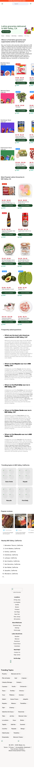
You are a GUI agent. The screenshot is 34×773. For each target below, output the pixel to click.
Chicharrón (23, 686)
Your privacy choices (17, 749)
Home (2, 35)
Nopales (4, 703)
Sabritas (13, 724)
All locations (17, 619)
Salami (4, 699)
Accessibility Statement (23, 747)
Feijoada (13, 728)
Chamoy (11, 707)
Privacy (11, 747)
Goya (14, 720)
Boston (17, 607)
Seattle (17, 604)
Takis (3, 716)
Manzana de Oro (16, 674)
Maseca (13, 703)
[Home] (6, 4)
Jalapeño (25, 699)
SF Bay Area (17, 600)
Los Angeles (17, 602)
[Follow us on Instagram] (9, 741)
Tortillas (12, 690)
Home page (17, 630)
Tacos (3, 690)
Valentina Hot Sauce (8, 711)
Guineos (21, 695)
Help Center (17, 654)
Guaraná (22, 724)
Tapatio (4, 724)
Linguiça (24, 678)
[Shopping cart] (31, 3)
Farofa (13, 686)
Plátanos (11, 695)
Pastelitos (16, 733)
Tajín (3, 707)
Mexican (17, 639)
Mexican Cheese (18, 737)
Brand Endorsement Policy (17, 750)
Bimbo (22, 720)
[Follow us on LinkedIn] (25, 741)
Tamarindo (21, 711)
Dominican (17, 641)
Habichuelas (5, 733)
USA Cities (13, 35)
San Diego (17, 611)
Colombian (17, 646)
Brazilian (17, 636)
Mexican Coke (23, 716)
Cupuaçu (4, 686)
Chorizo (21, 690)
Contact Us (17, 652)
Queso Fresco (14, 699)
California (20, 35)
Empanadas (5, 737)
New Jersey (17, 616)
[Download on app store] (17, 660)
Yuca (3, 695)
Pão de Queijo (6, 678)
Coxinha (4, 728)
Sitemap (8, 35)
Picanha (4, 674)
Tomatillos (23, 703)
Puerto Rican (17, 643)
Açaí (16, 678)
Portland (17, 609)
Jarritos (12, 716)
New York (17, 614)
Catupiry (18, 682)
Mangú (23, 728)
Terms (6, 747)
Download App (17, 625)
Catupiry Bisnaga (7, 682)
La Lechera (5, 720)
